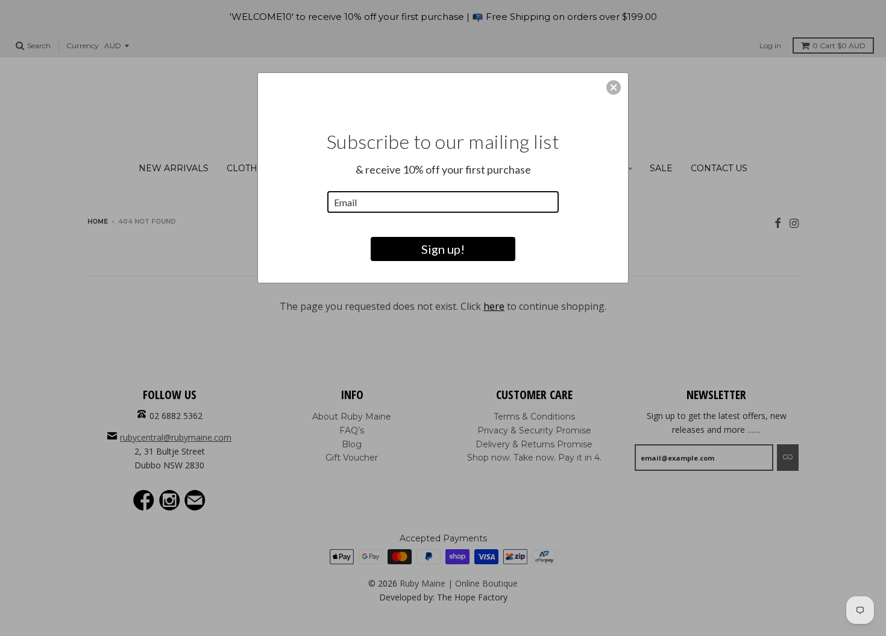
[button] (613, 87)
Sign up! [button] (443, 249)
